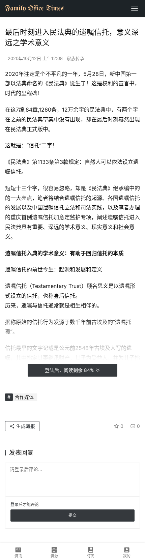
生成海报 (25, 426)
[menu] (134, 8)
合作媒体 (24, 397)
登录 (14, 504)
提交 (72, 515)
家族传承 (75, 58)
